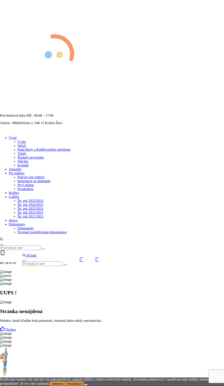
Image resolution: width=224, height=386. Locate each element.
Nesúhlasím (74, 383)
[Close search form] (2, 244)
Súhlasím (58, 383)
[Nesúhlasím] (86, 384)
